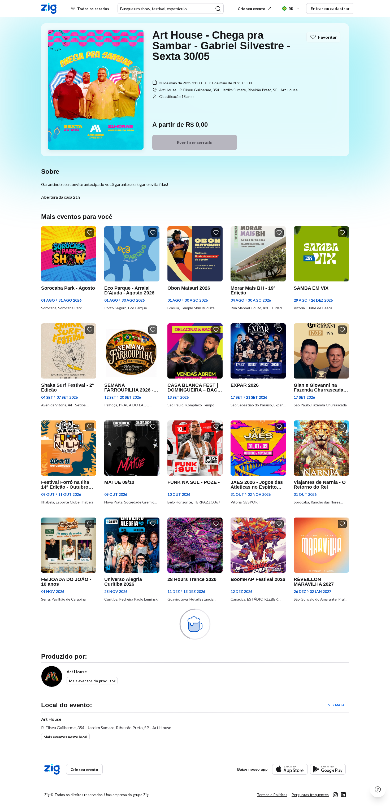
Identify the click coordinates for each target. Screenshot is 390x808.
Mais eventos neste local (65, 737)
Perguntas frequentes (310, 794)
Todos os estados (93, 8)
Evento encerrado (195, 142)
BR (291, 8)
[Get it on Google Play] (328, 769)
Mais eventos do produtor (92, 681)
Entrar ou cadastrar (330, 8)
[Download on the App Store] (290, 769)
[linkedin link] (343, 794)
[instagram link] (335, 794)
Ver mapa (336, 705)
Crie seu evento (251, 8)
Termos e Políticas (272, 794)
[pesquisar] (218, 9)
